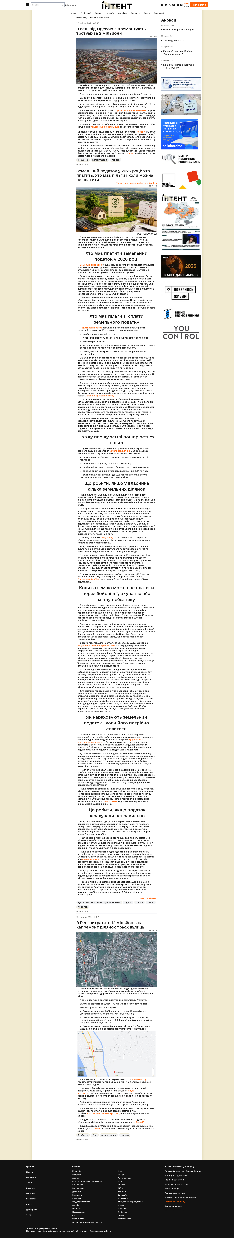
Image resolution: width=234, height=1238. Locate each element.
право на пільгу (90, 859)
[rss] (181, 5)
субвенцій (138, 1122)
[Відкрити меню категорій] (27, 4)
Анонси (98, 13)
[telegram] (178, 5)
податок (83, 907)
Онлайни (122, 13)
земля (150, 902)
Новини (73, 13)
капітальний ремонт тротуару (104, 1113)
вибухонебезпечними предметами (96, 645)
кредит (141, 132)
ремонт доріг (99, 160)
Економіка (104, 18)
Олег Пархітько (147, 898)
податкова (111, 801)
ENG (186, 6)
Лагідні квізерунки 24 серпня (179, 29)
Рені (94, 1135)
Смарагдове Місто (173, 40)
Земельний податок (91, 265)
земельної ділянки (120, 451)
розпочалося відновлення (131, 110)
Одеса (128, 902)
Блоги (147, 13)
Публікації (86, 13)
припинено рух (140, 1079)
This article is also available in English (136, 183)
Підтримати (199, 5)
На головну (81, 18)
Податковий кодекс (91, 328)
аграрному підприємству (100, 396)
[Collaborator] (181, 134)
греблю (97, 1128)
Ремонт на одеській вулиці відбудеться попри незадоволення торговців (111, 1155)
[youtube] (173, 5)
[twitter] (166, 5)
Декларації (159, 13)
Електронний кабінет (89, 579)
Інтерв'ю (110, 13)
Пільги (139, 902)
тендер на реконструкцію (104, 127)
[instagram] (170, 5)
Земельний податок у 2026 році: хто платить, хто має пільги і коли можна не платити (114, 175)
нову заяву (107, 537)
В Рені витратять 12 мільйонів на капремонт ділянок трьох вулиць (110, 924)
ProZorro (83, 160)
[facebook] (162, 5)
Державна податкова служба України (99, 902)
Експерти (135, 13)
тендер (116, 160)
